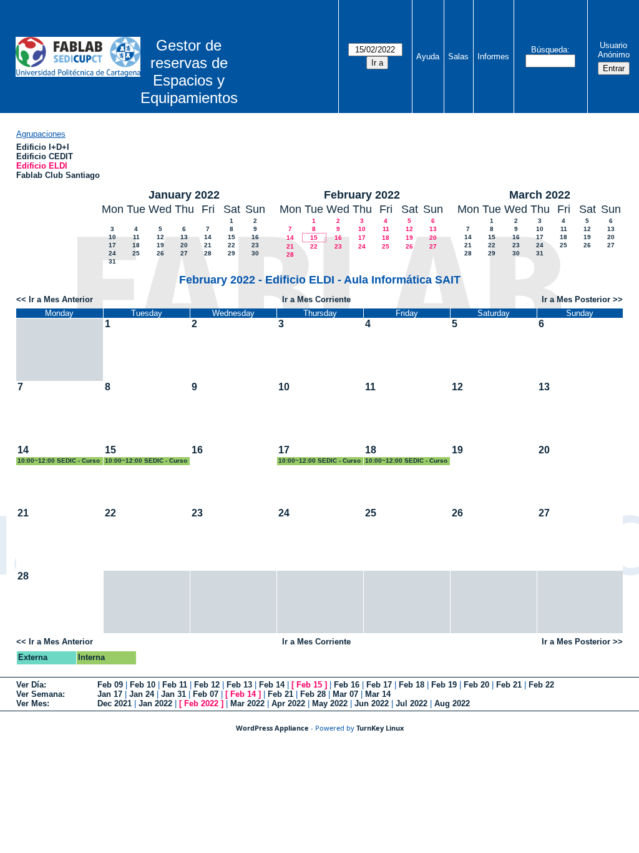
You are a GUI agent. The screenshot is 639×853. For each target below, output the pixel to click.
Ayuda (427, 56)
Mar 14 (378, 694)
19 (160, 245)
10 (112, 237)
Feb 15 (309, 684)
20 (184, 245)
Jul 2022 (411, 703)
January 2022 (184, 195)
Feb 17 (379, 684)
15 (231, 237)
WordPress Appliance (272, 727)
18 (136, 245)
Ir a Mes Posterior (576, 299)
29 (231, 253)
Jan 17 (109, 694)
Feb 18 (411, 684)
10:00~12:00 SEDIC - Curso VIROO (58, 461)
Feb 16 (346, 684)
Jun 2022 (371, 703)
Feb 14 (272, 684)
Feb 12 (207, 684)
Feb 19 (444, 684)
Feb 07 (205, 694)
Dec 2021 (114, 703)
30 (255, 253)
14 (208, 237)
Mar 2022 (247, 703)
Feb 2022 (201, 703)
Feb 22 (541, 684)
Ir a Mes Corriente (316, 299)
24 (112, 253)
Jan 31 (173, 694)
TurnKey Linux (380, 727)
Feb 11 (174, 684)
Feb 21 (509, 684)
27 (184, 253)
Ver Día (30, 684)
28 (208, 253)
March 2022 (539, 195)
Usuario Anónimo (614, 50)
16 (255, 237)
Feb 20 (476, 684)
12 (160, 237)
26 (160, 253)
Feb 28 (313, 694)
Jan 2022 (155, 703)
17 (112, 245)
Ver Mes (31, 703)
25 (136, 253)
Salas (458, 56)
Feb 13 (239, 684)
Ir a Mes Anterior (61, 299)
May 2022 (330, 703)
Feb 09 (110, 684)
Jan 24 (141, 694)
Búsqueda (549, 49)
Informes (493, 56)
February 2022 (362, 195)
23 (255, 245)
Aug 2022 (452, 703)
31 (112, 261)
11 (136, 237)
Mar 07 (345, 694)
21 (208, 245)
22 (231, 245)
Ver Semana (39, 694)
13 (184, 237)
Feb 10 (142, 684)
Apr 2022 (288, 703)
